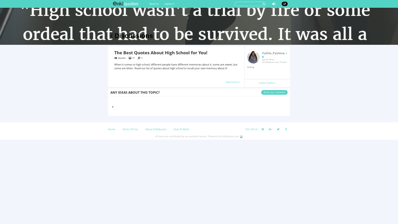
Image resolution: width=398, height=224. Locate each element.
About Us (154, 3)
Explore (169, 3)
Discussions (133, 35)
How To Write (181, 129)
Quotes (122, 57)
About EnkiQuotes (156, 129)
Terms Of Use (130, 129)
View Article (232, 82)
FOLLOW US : (252, 129)
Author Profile (266, 83)
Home (111, 129)
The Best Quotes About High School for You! (160, 53)
